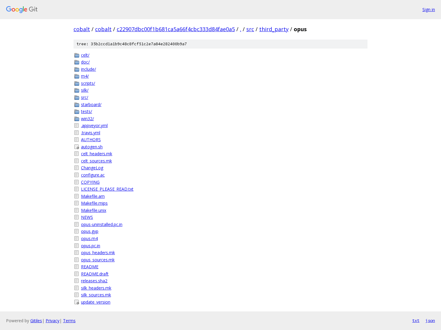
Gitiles (36, 320)
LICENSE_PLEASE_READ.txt (107, 189)
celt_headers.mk (96, 153)
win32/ (87, 118)
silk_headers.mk (96, 288)
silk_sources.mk (96, 295)
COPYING (90, 182)
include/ (88, 69)
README (89, 266)
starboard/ (91, 104)
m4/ (85, 76)
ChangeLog (92, 168)
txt (415, 320)
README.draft (95, 274)
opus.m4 (89, 238)
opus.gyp (89, 231)
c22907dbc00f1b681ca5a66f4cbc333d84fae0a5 (176, 29)
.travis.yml (90, 132)
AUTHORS (91, 139)
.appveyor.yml (94, 125)
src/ (84, 97)
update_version (95, 302)
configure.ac (93, 175)
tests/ (86, 111)
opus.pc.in (90, 245)
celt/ (85, 55)
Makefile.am (93, 196)
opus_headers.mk (98, 252)
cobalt (82, 29)
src (250, 29)
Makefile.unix (93, 210)
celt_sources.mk (96, 161)
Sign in (428, 9)
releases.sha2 (94, 281)
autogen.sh (92, 147)
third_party (274, 29)
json (430, 320)
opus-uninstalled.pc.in (101, 224)
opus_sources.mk (98, 260)
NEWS (87, 217)
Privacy (52, 320)
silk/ (84, 90)
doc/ (85, 62)
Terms (69, 320)
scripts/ (88, 83)
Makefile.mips (94, 203)
